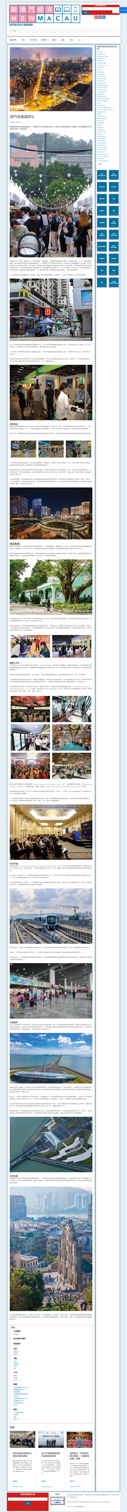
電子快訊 (34, 40)
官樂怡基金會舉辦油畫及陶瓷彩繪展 (22, 1454)
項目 (23, 40)
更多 (71, 40)
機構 (53, 40)
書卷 (62, 40)
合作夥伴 (43, 40)
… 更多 (99, 164)
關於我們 (13, 40)
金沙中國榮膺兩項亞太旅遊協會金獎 (50, 1454)
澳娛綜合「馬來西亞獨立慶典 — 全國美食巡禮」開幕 (79, 1456)
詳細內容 (15, 1481)
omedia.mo (107, 1502)
